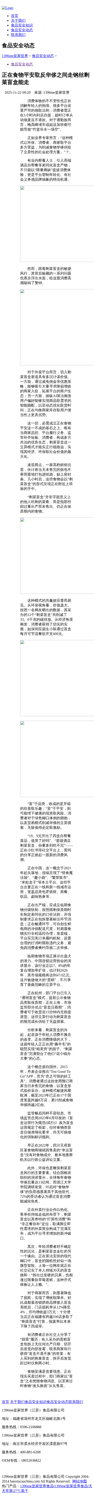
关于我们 (18, 20)
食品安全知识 (22, 25)
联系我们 (18, 35)
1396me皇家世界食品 (37, 1486)
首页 (14, 16)
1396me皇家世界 (15, 56)
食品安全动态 (22, 30)
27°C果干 (20, 1491)
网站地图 (79, 1481)
